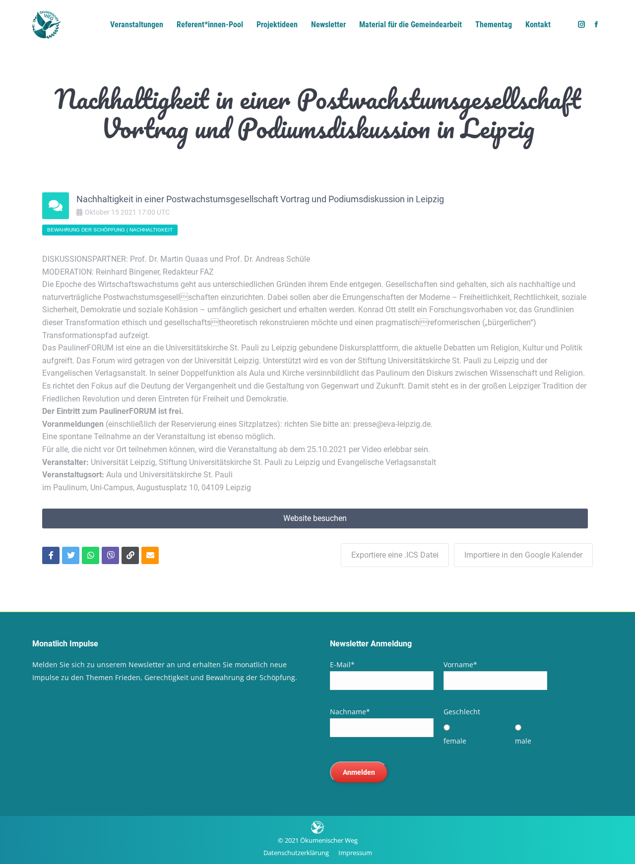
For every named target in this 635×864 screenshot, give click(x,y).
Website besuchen (315, 518)
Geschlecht (462, 711)
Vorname (460, 664)
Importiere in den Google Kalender (523, 555)
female (455, 741)
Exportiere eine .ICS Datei (395, 555)
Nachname (350, 711)
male (523, 741)
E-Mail (342, 664)
